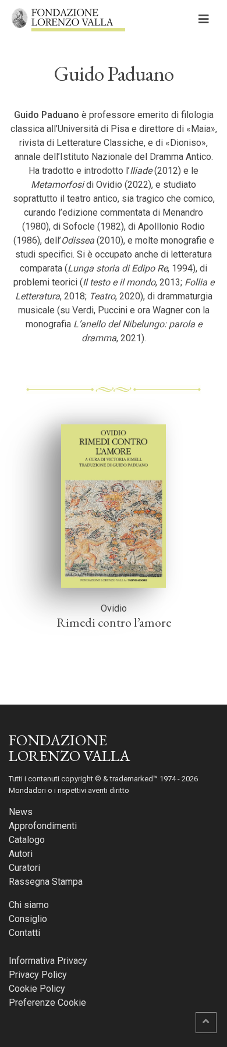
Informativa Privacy (48, 960)
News (21, 811)
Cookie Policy (37, 988)
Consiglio (28, 918)
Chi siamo (29, 904)
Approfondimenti (43, 825)
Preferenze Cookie (47, 1002)
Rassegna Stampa (46, 881)
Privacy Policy (38, 974)
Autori (21, 853)
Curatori (24, 867)
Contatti (24, 932)
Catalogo (27, 839)
